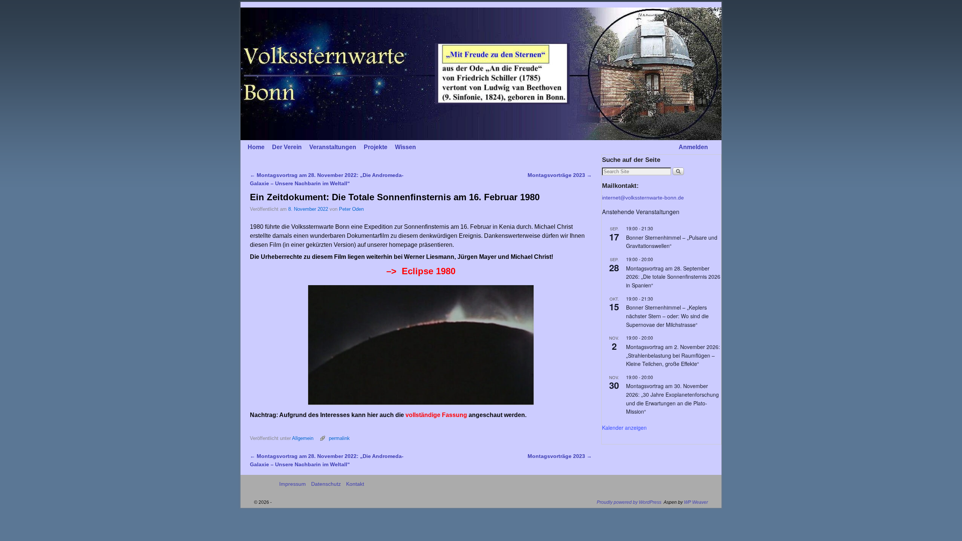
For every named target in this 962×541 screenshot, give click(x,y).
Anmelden (693, 147)
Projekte (375, 147)
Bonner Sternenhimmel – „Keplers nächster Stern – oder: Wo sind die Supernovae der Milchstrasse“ (667, 316)
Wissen (405, 147)
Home (256, 147)
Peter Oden (351, 209)
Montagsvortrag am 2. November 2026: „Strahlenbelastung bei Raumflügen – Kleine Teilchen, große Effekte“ (673, 355)
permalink (339, 438)
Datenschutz (326, 484)
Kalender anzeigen (624, 427)
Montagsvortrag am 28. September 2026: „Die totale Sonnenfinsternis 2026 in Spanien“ (673, 276)
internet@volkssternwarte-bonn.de (643, 198)
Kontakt (355, 484)
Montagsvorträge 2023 (560, 175)
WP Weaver (696, 502)
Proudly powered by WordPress (629, 502)
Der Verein (287, 147)
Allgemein (302, 438)
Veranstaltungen (332, 147)
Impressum (292, 484)
